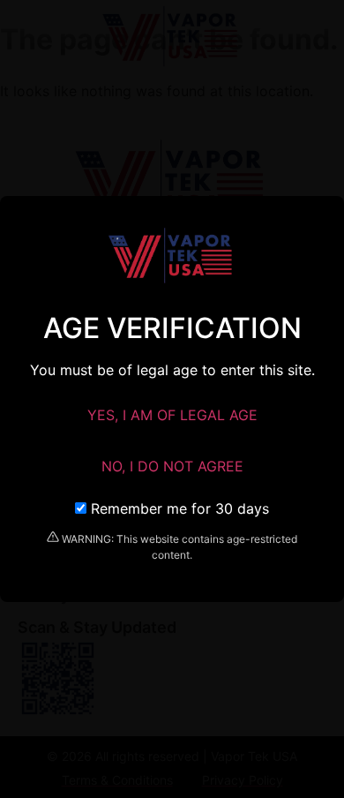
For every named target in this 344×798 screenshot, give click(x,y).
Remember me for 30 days (177, 508)
